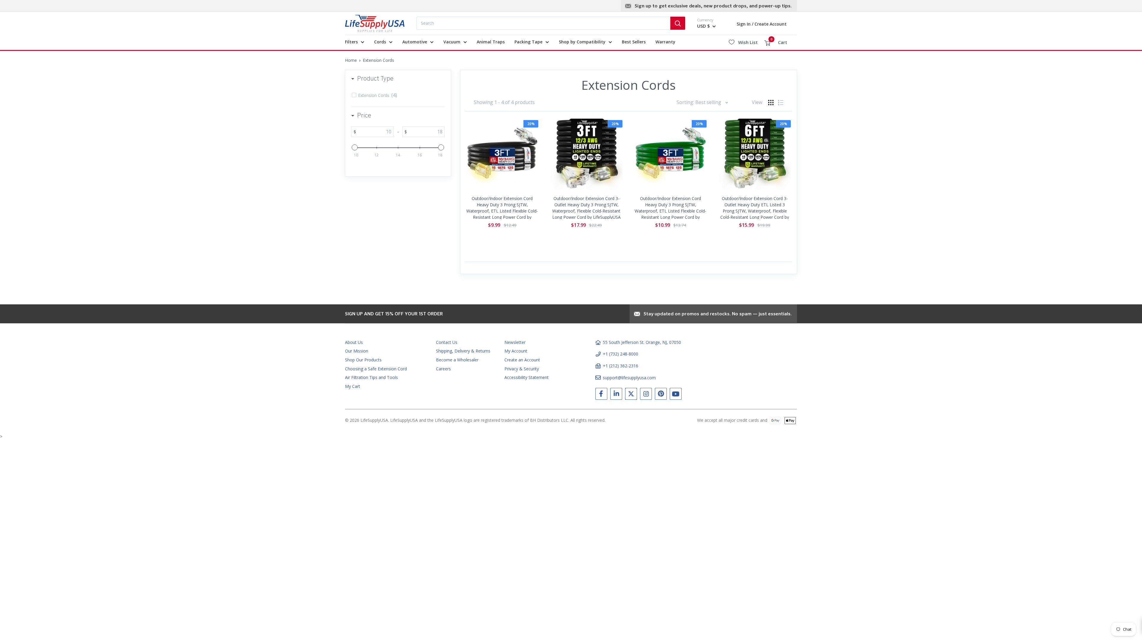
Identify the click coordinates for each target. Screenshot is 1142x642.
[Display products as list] (780, 102)
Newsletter (514, 342)
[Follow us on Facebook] (601, 395)
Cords (380, 42)
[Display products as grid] (771, 102)
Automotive (414, 42)
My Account (515, 351)
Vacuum (451, 42)
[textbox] (374, 132)
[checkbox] (399, 95)
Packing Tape (528, 42)
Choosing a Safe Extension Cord (376, 369)
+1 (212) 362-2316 (620, 366)
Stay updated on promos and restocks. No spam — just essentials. (718, 314)
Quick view (502, 185)
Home (351, 60)
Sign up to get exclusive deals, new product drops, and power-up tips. (713, 6)
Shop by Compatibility (582, 42)
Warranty (665, 42)
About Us (354, 342)
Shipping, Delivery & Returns (463, 351)
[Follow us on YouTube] (676, 395)
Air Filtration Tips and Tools (371, 377)
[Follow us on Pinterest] (661, 395)
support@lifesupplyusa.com (629, 377)
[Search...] (677, 23)
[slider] (355, 147)
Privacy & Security (521, 369)
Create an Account (522, 360)
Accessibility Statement (526, 377)
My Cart (352, 386)
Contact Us (446, 342)
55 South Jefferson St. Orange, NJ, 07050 (642, 342)
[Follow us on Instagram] (646, 395)
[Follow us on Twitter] (631, 395)
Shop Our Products (363, 360)
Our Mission (356, 351)
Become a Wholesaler (457, 360)
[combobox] (543, 23)
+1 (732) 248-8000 (620, 354)
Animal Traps (491, 42)
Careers (443, 369)
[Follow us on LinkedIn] (616, 395)
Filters (351, 42)
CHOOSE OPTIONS (502, 169)
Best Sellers (634, 42)
